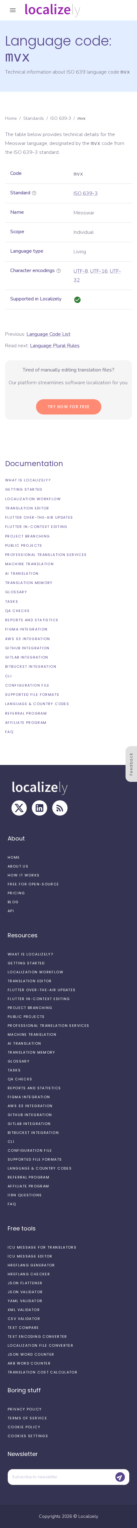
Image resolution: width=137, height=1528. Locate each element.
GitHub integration (27, 648)
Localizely (88, 1516)
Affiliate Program (26, 722)
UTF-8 (81, 271)
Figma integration (26, 629)
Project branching (27, 536)
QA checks (17, 610)
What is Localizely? (28, 480)
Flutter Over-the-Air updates (39, 517)
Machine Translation (29, 563)
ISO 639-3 (60, 118)
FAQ (9, 731)
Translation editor (27, 508)
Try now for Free (68, 406)
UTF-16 (99, 271)
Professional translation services (46, 554)
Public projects (23, 545)
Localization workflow (33, 498)
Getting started (23, 489)
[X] (19, 808)
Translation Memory (29, 582)
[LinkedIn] (39, 808)
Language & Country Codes (37, 703)
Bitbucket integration (30, 666)
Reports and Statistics (31, 620)
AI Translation (22, 573)
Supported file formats (32, 694)
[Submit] (120, 1477)
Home (11, 118)
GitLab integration (26, 657)
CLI (8, 676)
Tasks (11, 601)
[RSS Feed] (60, 808)
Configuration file (27, 685)
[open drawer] (12, 10)
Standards (33, 118)
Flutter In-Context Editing (36, 526)
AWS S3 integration (27, 638)
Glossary (16, 592)
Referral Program (26, 713)
